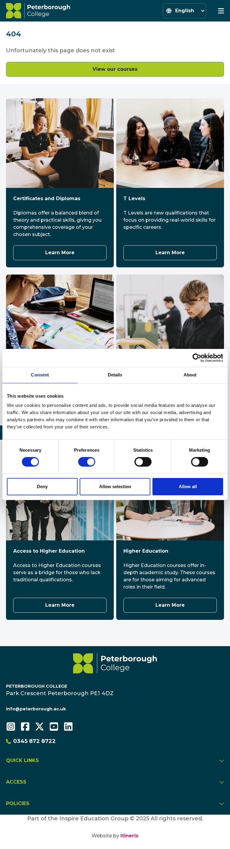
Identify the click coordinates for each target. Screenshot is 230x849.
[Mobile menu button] (221, 10)
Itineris (129, 836)
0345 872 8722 (34, 741)
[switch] (86, 462)
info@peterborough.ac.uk (36, 709)
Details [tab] (115, 374)
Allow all (188, 486)
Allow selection (115, 486)
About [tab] (190, 374)
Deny (42, 486)
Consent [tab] (40, 374)
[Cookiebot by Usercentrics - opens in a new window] (197, 357)
